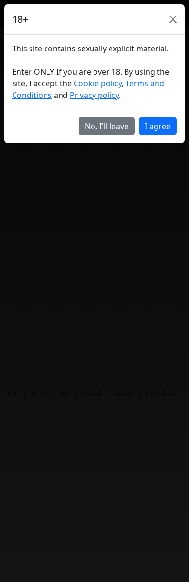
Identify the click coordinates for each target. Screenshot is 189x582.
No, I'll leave (106, 126)
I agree (158, 126)
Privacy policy (94, 95)
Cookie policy (98, 83)
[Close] (173, 19)
